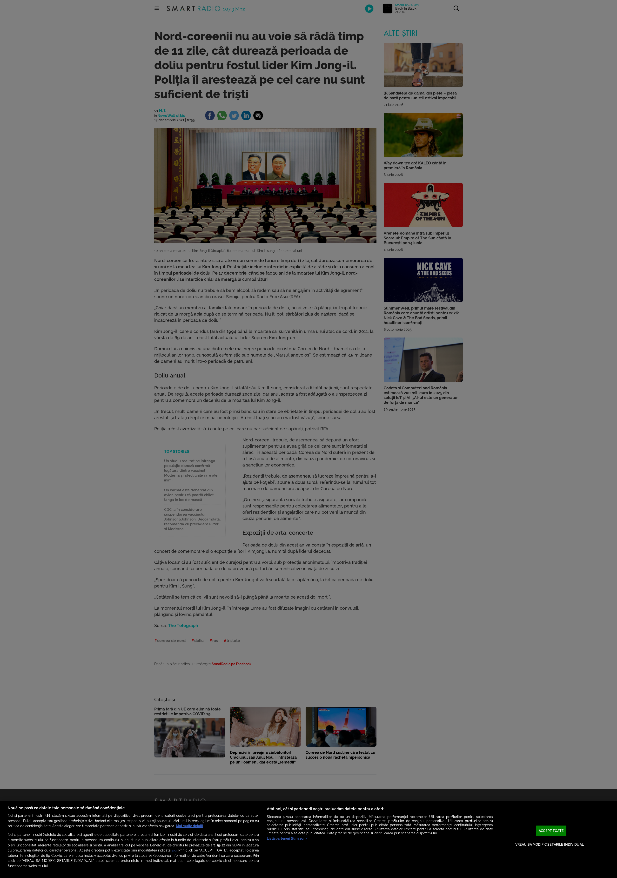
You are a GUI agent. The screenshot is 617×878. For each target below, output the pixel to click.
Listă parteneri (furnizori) (287, 839)
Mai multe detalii (189, 826)
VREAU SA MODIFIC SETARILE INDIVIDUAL (549, 844)
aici (174, 850)
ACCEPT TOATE (551, 831)
